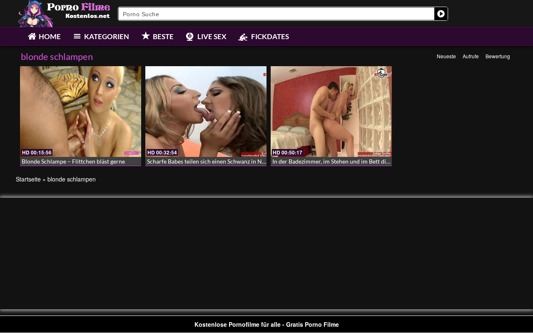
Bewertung (498, 56)
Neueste (446, 56)
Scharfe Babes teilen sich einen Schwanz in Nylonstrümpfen (223, 161)
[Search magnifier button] (441, 13)
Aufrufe (471, 56)
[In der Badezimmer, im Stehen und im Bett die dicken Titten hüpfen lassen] (331, 111)
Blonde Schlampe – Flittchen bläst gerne (73, 161)
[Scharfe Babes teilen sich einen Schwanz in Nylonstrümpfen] (205, 111)
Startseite (28, 179)
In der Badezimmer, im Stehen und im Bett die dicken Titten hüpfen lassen (366, 161)
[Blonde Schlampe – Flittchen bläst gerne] (80, 111)
